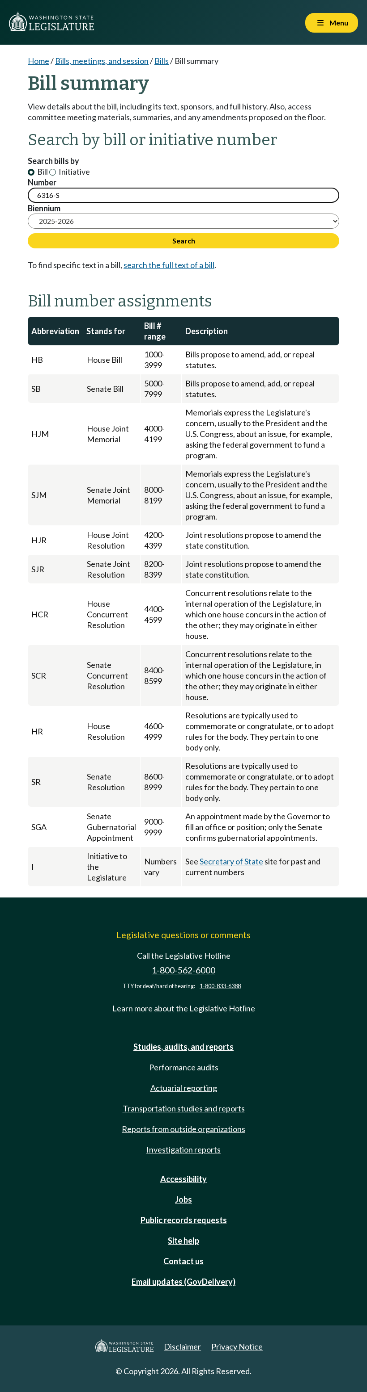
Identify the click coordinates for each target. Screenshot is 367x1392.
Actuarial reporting (183, 1088)
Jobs (183, 1199)
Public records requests (184, 1220)
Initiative (73, 171)
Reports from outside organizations (183, 1129)
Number (42, 182)
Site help (183, 1240)
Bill (42, 171)
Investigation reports (183, 1149)
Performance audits (183, 1067)
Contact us (183, 1261)
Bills (161, 61)
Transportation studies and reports (184, 1108)
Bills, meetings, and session (102, 61)
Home (38, 61)
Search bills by (53, 161)
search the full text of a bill (169, 265)
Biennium (44, 208)
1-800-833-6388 (220, 986)
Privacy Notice (237, 1346)
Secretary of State (231, 861)
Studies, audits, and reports (183, 1047)
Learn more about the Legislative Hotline (183, 1008)
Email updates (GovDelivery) (183, 1282)
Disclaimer (182, 1346)
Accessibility (183, 1179)
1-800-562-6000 (183, 970)
